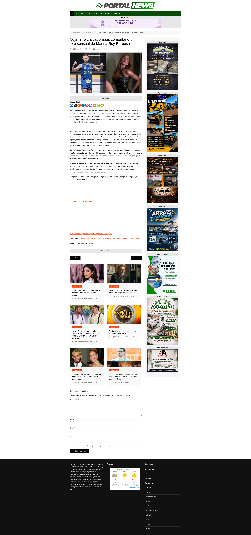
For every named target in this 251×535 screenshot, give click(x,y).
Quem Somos (104, 13)
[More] (102, 105)
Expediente (93, 13)
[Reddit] (79, 105)
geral (147, 506)
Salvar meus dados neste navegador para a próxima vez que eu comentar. (96, 446)
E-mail (72, 428)
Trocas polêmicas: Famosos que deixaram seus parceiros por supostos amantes (110, 239)
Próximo (135, 258)
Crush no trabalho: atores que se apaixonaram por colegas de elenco (86, 292)
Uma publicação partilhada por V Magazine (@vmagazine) (91, 234)
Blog (146, 474)
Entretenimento (100, 49)
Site (71, 437)
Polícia (147, 519)
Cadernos (114, 13)
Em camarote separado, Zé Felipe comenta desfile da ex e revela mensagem (86, 376)
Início (77, 13)
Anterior (76, 258)
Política (147, 524)
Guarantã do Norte (151, 510)
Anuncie (84, 13)
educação (148, 492)
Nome (72, 419)
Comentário (74, 400)
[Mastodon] (90, 105)
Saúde (147, 529)
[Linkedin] (83, 105)
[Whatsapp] (98, 105)
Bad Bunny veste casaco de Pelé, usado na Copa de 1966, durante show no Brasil (123, 376)
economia (148, 487)
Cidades (148, 478)
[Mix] (94, 105)
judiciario (148, 515)
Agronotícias (149, 469)
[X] (75, 105)
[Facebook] (71, 105)
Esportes (148, 501)
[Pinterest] (87, 105)
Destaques (149, 483)
